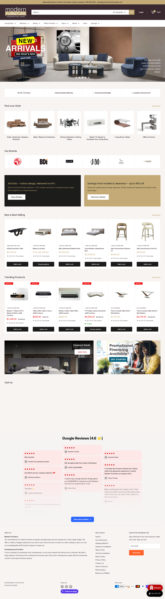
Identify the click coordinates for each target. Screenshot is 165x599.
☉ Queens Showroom (141, 93)
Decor (64, 23)
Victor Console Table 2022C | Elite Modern (147, 312)
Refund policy (100, 570)
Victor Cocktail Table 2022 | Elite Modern (120, 312)
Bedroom (23, 23)
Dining (35, 23)
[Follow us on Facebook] (62, 586)
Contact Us (99, 563)
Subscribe (136, 553)
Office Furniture (49, 23)
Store (85, 23)
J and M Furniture (39, 245)
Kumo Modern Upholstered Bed (94, 250)
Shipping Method (101, 543)
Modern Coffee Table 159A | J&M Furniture (68, 312)
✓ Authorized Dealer (102, 93)
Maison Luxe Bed (39, 248)
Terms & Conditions (102, 553)
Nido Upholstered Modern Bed (69, 248)
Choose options (43, 264)
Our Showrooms (101, 540)
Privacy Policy (100, 560)
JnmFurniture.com (13, 245)
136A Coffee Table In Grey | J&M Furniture (42, 312)
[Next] (161, 244)
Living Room (8, 23)
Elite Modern (115, 308)
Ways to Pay (100, 550)
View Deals (156, 106)
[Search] (131, 12)
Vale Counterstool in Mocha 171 (120, 250)
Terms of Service (101, 566)
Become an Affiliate (102, 573)
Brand (74, 23)
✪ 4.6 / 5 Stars (24, 93)
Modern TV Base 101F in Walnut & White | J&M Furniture (15, 313)
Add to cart (17, 264)
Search (98, 537)
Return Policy (100, 557)
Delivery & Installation (103, 547)
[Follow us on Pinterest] (70, 586)
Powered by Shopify (10, 585)
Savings (94, 23)
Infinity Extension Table (15, 248)
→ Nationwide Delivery (63, 93)
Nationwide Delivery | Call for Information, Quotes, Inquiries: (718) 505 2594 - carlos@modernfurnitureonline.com (82, 2)
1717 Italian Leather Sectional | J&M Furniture (95, 312)
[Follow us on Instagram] (66, 586)
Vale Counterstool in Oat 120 (147, 248)
